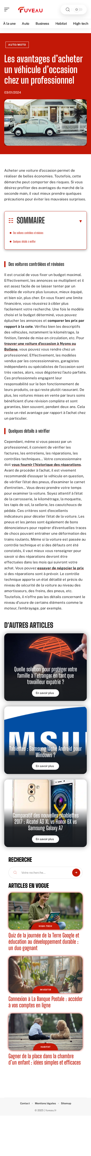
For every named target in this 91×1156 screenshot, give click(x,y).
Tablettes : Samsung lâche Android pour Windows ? (45, 751)
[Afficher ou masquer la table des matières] (64, 221)
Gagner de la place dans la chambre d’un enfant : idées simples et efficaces (44, 1059)
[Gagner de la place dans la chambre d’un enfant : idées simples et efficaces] (45, 1031)
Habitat (46, 1047)
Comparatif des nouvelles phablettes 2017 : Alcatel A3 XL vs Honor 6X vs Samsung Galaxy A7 (46, 821)
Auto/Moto (17, 44)
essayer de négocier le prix (60, 568)
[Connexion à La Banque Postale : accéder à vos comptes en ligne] (45, 974)
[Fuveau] (30, 9)
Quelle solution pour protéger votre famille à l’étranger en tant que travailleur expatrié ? (45, 675)
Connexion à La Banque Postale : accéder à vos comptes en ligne (45, 1002)
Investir (45, 989)
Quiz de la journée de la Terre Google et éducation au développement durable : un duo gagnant (43, 941)
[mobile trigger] (7, 9)
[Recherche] (68, 9)
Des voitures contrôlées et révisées (28, 233)
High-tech (45, 926)
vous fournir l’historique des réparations (46, 464)
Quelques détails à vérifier (24, 241)
